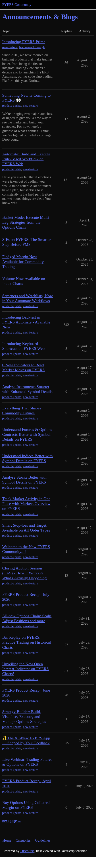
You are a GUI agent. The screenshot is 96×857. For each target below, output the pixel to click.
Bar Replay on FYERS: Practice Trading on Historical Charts (26, 642)
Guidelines (42, 840)
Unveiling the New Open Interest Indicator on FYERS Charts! (25, 669)
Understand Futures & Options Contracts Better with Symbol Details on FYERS (27, 434)
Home (6, 840)
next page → (11, 821)
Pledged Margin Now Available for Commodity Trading (23, 261)
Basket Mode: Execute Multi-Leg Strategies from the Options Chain (26, 222)
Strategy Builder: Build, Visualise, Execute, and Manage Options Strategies (24, 716)
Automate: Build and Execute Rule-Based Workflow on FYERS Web (26, 159)
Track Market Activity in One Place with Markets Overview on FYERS (26, 503)
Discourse (27, 851)
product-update (11, 105)
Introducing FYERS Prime (23, 42)
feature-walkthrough (32, 47)
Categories (23, 840)
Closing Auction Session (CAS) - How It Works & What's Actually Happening (24, 573)
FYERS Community (16, 4)
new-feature (9, 47)
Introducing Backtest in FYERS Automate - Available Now (26, 322)
